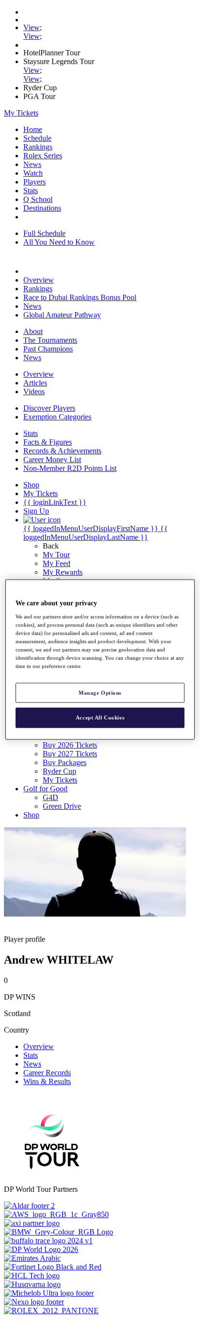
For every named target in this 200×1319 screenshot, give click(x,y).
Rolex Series (42, 155)
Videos (34, 391)
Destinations (42, 208)
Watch (33, 173)
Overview (38, 280)
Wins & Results (47, 1081)
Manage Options (100, 692)
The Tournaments (50, 340)
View (31, 27)
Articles (35, 383)
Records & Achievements (62, 451)
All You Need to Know (59, 242)
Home (32, 129)
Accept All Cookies (100, 717)
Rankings (37, 147)
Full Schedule (44, 233)
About (33, 331)
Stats (30, 190)
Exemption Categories (57, 417)
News (32, 164)
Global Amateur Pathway (62, 315)
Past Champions (48, 349)
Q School (37, 199)
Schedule (37, 138)
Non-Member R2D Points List (70, 468)
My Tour (56, 555)
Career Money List (52, 459)
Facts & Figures (47, 442)
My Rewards (63, 572)
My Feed (56, 563)
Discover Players (49, 408)
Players (34, 182)
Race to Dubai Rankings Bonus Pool (79, 297)
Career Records (47, 1073)
